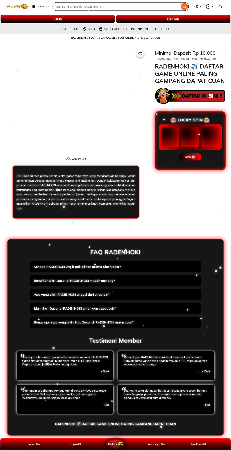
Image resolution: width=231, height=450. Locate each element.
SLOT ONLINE (126, 37)
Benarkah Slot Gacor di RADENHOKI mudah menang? (74, 280)
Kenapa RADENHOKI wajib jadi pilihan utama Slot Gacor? (77, 267)
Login (74, 444)
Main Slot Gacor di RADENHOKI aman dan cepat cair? (75, 308)
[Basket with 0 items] (220, 6)
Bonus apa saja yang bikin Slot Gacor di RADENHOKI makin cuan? (84, 322)
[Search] (184, 6)
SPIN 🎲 (190, 156)
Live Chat (196, 444)
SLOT (92, 37)
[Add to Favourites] (140, 53)
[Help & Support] (198, 6)
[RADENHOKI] (17, 8)
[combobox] (116, 6)
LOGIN (57, 19)
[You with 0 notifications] (210, 6)
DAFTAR (173, 19)
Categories (42, 6)
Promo (31, 444)
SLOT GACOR (107, 37)
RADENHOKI (78, 37)
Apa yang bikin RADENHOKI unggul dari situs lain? (72, 294)
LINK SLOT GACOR (149, 37)
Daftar (112, 444)
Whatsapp (154, 444)
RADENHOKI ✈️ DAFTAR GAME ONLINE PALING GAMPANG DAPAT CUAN (115, 424)
